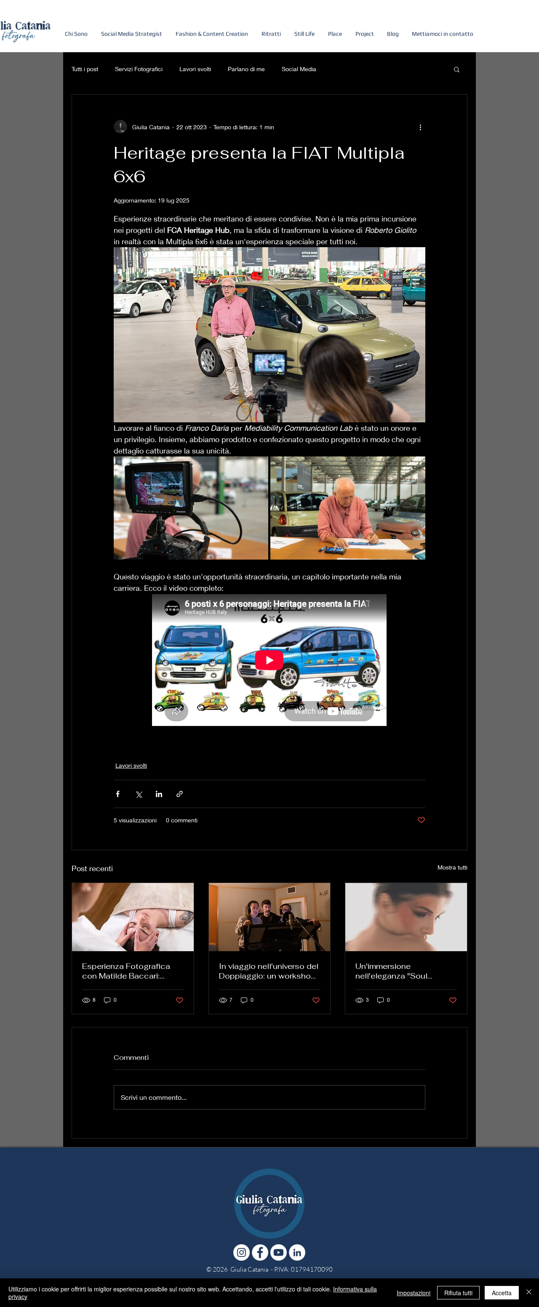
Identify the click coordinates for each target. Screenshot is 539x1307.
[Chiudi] (529, 1292)
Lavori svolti (195, 68)
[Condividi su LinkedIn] (159, 794)
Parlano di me (246, 68)
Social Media (299, 68)
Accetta (502, 1292)
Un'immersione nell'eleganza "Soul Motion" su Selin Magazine (405, 971)
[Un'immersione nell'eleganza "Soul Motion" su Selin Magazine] (406, 917)
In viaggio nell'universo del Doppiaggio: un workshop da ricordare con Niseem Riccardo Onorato (268, 971)
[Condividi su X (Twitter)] (138, 794)
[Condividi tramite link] (180, 794)
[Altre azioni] (420, 127)
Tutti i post (85, 68)
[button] (364, 30)
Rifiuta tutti (458, 1292)
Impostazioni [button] (413, 1292)
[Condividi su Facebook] (118, 794)
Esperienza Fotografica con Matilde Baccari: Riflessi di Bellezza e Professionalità (126, 971)
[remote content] (269, 661)
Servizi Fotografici (139, 68)
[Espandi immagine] (191, 508)
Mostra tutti (452, 867)
